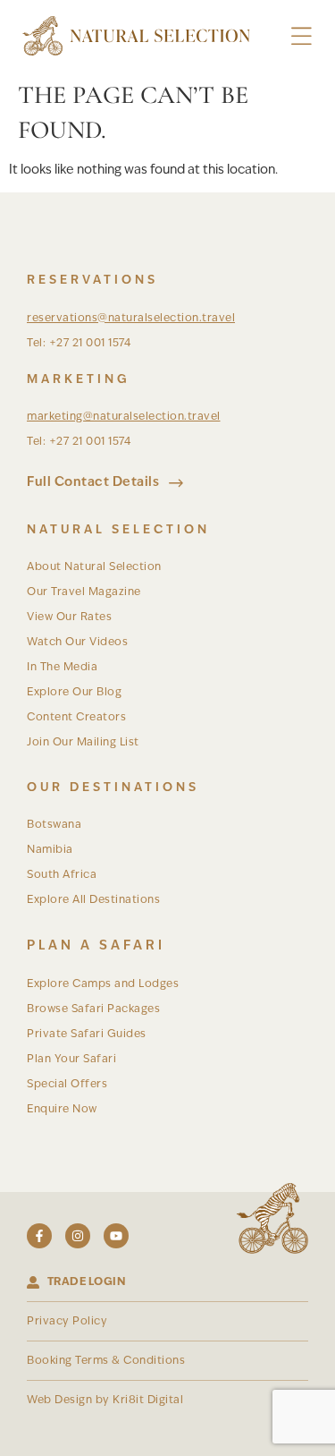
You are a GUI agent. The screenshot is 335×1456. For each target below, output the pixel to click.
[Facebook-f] (39, 1235)
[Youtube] (116, 1235)
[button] (301, 36)
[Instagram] (77, 1235)
